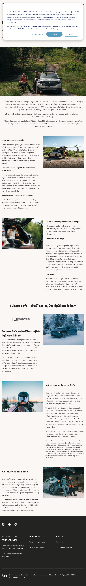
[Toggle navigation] (82, 4)
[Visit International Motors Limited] (4, 576)
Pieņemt (54, 34)
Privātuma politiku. (13, 22)
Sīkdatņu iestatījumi (36, 547)
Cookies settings (38, 34)
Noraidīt (71, 34)
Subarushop (60, 542)
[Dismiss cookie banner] (78, 8)
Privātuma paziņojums (37, 542)
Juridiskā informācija (64, 547)
